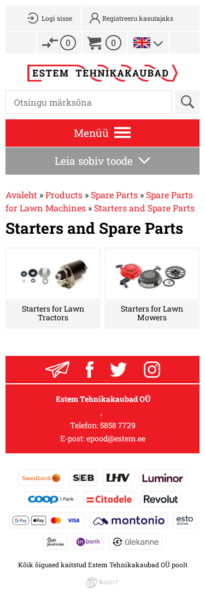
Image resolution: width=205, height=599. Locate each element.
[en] (141, 42)
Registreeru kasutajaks (137, 18)
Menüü (91, 133)
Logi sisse (57, 18)
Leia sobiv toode (94, 161)
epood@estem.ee (115, 438)
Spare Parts (114, 194)
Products (64, 194)
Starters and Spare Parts (144, 208)
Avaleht (21, 194)
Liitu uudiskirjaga (57, 369)
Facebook (90, 369)
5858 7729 (118, 425)
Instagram (152, 369)
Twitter (119, 369)
